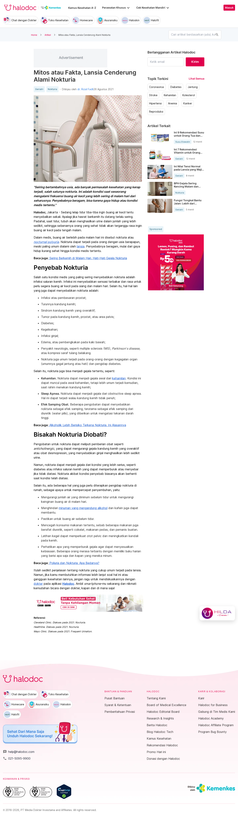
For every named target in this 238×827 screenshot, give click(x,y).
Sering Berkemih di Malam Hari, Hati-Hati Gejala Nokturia (88, 258)
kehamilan (119, 378)
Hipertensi (155, 103)
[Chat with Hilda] (217, 613)
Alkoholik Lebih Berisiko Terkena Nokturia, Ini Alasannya (87, 425)
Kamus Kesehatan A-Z (82, 7)
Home (34, 34)
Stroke (153, 95)
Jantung (193, 87)
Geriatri (39, 89)
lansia (80, 246)
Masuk (229, 7)
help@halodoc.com (18, 752)
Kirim (195, 61)
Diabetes (175, 87)
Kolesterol (188, 95)
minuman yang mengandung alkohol (83, 508)
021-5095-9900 (16, 758)
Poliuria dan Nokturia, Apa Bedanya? (74, 563)
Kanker (187, 103)
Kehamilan (170, 95)
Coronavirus (156, 87)
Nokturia (52, 89)
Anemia (172, 103)
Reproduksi (156, 111)
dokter (38, 583)
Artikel (48, 34)
